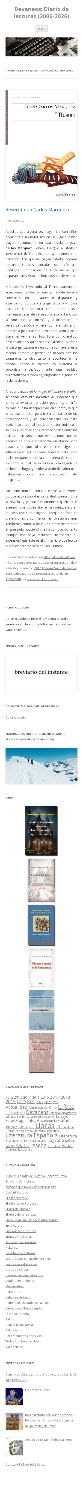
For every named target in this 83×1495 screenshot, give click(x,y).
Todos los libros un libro (22, 1341)
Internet (11, 1127)
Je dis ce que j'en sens (21, 1242)
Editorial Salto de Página (59, 568)
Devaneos (37, 1112)
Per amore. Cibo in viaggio (24, 1308)
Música (71, 1140)
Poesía (10, 1146)
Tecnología (54, 1146)
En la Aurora (14, 1225)
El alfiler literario (17, 1198)
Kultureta (12, 1247)
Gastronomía (47, 1120)
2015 (36, 1097)
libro (31, 1127)
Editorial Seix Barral (42, 1116)
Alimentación (38, 1107)
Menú (41, 28)
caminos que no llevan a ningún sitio (31, 1187)
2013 (18, 1097)
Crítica (66, 1106)
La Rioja (23, 1127)
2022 (39, 1102)
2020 (21, 1101)
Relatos (22, 1145)
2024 (55, 1102)
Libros (45, 1125)
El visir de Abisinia (18, 1209)
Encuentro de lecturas (21, 1231)
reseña (38, 1145)
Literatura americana (19, 1131)
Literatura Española (61, 562)
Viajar (67, 1145)
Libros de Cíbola (17, 1270)
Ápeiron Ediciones (19, 1149)
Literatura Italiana (34, 1141)
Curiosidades (15, 1113)
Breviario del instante (21, 1181)
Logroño (55, 1140)
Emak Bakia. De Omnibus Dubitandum (32, 1220)
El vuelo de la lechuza (21, 1214)
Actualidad (17, 1107)
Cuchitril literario (17, 1192)
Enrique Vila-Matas (19, 1236)
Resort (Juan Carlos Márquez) (37, 209)
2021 (31, 1102)
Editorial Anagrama (63, 1113)
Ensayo (62, 1116)
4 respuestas (15, 221)
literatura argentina (46, 1131)
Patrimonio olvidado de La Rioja (28, 1303)
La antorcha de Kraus (21, 1253)
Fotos (10, 1120)
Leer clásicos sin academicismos (28, 1258)
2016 (45, 1097)
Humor (64, 1120)
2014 (27, 1097)
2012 (9, 1097)
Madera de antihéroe (21, 1281)
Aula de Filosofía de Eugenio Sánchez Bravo (36, 1176)
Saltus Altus (14, 1330)
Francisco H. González (42, 579)
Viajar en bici (14, 1347)
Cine (53, 1107)
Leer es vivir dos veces (21, 1264)
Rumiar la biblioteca (19, 1325)
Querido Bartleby (18, 1314)
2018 (65, 1097)
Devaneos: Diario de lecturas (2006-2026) (41, 13)
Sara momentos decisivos (24, 1336)
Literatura (65, 1126)
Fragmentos (26, 1120)
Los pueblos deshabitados (24, 1275)
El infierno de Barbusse (22, 1203)
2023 (48, 1102)
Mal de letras (15, 1286)
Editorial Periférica (18, 1117)
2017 (47, 557)
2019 (11, 1101)
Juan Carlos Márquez (31, 562)
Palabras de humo (18, 1297)
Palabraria (13, 1292)
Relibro (10, 1319)
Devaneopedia (16, 717)
